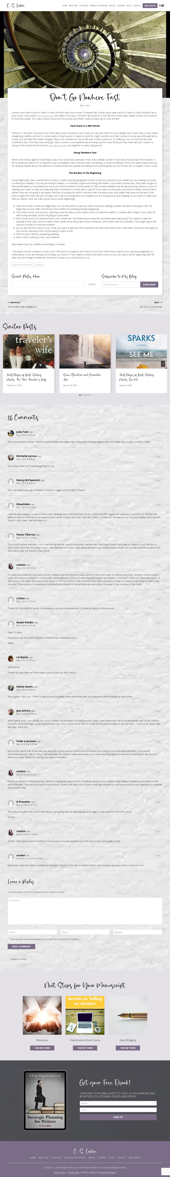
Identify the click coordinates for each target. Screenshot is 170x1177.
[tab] (80, 395)
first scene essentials (22, 265)
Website (118, 932)
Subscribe (149, 284)
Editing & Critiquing (99, 5)
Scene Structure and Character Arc (82, 377)
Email (65, 932)
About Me (73, 5)
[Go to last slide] (7, 364)
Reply (158, 432)
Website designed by (99, 1172)
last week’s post (46, 115)
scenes (38, 265)
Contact (137, 5)
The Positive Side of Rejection (22, 304)
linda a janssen (26, 741)
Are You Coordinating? (151, 304)
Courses (121, 5)
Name (13, 932)
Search (91, 284)
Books (112, 5)
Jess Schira (23, 710)
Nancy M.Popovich (28, 480)
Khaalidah (23, 504)
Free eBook (150, 5)
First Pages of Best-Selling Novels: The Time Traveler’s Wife (27, 377)
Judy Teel (22, 432)
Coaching (83, 5)
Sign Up (118, 1117)
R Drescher (23, 801)
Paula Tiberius (25, 534)
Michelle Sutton (26, 456)
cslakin (21, 564)
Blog (129, 5)
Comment (15, 900)
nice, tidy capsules (58, 145)
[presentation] (28, 351)
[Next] (163, 364)
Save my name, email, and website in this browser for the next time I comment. (45, 939)
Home (64, 5)
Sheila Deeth (24, 686)
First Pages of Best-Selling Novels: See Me (137, 377)
